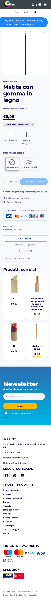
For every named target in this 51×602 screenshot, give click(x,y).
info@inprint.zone (17, 463)
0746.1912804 (13, 452)
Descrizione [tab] (25, 238)
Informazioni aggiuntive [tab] (25, 245)
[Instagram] (14, 475)
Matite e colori (10, 81)
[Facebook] (6, 475)
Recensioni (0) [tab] (25, 251)
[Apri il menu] (45, 4)
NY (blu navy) (11, 140)
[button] (44, 33)
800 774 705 (23, 457)
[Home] (6, 20)
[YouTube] (22, 475)
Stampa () (29, 167)
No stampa (12, 167)
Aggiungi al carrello (34, 181)
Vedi (14, 297)
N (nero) (26, 140)
